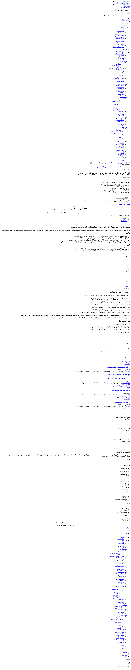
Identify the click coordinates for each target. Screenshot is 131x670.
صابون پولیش (121, 94)
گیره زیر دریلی (120, 114)
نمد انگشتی (121, 95)
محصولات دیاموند (120, 38)
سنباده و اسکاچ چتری (119, 89)
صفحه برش (121, 55)
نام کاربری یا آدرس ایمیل (122, 10)
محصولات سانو (120, 39)
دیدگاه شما (127, 343)
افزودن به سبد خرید (125, 202)
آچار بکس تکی (114, 105)
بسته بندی (121, 143)
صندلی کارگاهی (120, 150)
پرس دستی (121, 111)
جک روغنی (118, 135)
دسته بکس (115, 108)
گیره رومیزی (121, 112)
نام (129, 346)
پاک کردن (125, 199)
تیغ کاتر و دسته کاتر (119, 54)
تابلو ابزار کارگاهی (119, 144)
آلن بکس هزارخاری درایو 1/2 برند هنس (118, 367)
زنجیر (120, 137)
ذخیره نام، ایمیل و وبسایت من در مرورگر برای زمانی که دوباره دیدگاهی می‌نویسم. (108, 351)
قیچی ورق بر (121, 58)
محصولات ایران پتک (119, 37)
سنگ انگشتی (121, 92)
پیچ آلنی (119, 75)
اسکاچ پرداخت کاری (119, 85)
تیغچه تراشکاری (120, 66)
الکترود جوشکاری (119, 81)
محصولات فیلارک (120, 41)
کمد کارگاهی (121, 158)
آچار (120, 99)
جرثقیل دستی (117, 134)
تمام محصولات (120, 31)
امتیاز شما (127, 332)
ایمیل (128, 348)
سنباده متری (121, 88)
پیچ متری (116, 77)
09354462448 (127, 462)
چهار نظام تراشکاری (119, 78)
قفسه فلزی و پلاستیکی (118, 151)
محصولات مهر (120, 44)
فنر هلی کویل (118, 64)
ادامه (129, 18)
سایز (129, 198)
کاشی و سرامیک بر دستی (118, 59)
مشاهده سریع (126, 364)
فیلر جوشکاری (120, 82)
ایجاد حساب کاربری (123, 7)
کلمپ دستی (121, 115)
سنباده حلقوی (120, 87)
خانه (129, 162)
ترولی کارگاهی (120, 145)
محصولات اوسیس (119, 34)
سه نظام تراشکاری (119, 69)
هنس (126, 286)
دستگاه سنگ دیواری (119, 120)
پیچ (123, 74)
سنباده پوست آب (120, 91)
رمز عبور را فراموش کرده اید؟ (122, 15)
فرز (123, 71)
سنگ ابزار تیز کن (120, 124)
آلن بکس (116, 104)
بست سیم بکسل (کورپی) (115, 131)
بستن (129, 660)
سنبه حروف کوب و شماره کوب (116, 68)
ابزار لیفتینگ (121, 128)
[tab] (64, 218)
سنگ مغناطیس (120, 125)
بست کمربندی (120, 141)
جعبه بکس (115, 107)
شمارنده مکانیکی (120, 51)
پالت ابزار (122, 157)
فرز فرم (119, 72)
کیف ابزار (122, 160)
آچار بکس (118, 102)
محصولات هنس (120, 45)
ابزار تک (55, 522)
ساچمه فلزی (121, 148)
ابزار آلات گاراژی (120, 98)
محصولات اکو (121, 35)
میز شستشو (121, 154)
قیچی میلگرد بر (120, 56)
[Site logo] (123, 3)
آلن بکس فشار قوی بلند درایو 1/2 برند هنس (117, 378)
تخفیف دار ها (121, 32)
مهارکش (119, 138)
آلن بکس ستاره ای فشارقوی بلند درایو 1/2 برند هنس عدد (115, 201)
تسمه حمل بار (117, 133)
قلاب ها (119, 140)
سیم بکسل (118, 130)
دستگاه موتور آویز (119, 121)
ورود (129, 12)
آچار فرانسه (115, 101)
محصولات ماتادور (120, 42)
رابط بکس (115, 110)
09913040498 (119, 462)
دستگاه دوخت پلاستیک (118, 118)
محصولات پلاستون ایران (118, 47)
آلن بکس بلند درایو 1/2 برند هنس (120, 390)
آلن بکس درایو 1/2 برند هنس (122, 402)
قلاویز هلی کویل (114, 65)
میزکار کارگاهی (120, 155)
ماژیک (122, 153)
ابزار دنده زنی (121, 62)
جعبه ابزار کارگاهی (119, 147)
